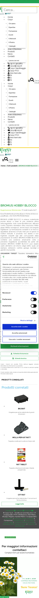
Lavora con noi (14, 60)
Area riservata (15, 73)
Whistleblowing (18, 520)
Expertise (12, 27)
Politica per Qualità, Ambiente (24, 518)
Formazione (13, 31)
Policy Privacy (29, 520)
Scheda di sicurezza (20, 353)
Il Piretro (12, 42)
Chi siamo (12, 23)
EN (10, 75)
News (10, 54)
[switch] (34, 299)
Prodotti (11, 51)
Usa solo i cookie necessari (19, 339)
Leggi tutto (19, 504)
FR (10, 144)
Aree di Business (15, 49)
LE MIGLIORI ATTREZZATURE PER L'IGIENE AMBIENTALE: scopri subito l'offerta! (19, 1)
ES (10, 78)
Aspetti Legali (8, 522)
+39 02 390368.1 (16, 63)
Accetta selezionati (19, 333)
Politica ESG (31, 524)
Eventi (11, 35)
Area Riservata (19, 526)
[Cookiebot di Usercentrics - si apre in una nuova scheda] (28, 257)
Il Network (12, 38)
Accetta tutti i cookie (19, 327)
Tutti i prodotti (12, 166)
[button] (29, 80)
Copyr (10, 19)
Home (10, 17)
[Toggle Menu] (17, 160)
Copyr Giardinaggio (18, 68)
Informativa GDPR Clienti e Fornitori (14, 524)
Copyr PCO (14, 71)
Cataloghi (12, 46)
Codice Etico (8, 518)
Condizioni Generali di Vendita (24, 522)
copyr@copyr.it (15, 66)
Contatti (11, 56)
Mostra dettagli (26, 320)
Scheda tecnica (20, 358)
